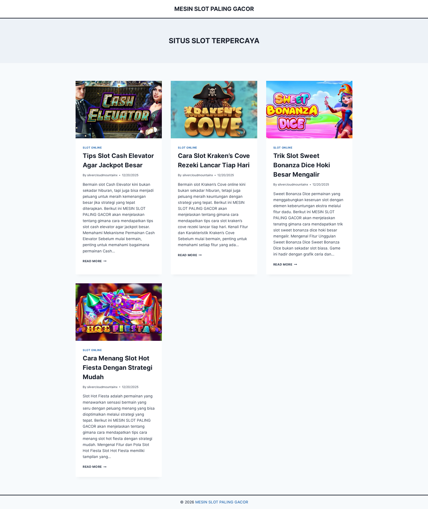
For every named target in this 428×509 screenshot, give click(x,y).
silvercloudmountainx (102, 175)
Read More (95, 261)
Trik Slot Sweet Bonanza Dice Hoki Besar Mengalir (301, 165)
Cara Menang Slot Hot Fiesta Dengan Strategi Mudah (117, 367)
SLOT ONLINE (92, 147)
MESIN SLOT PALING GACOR (221, 502)
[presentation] (119, 109)
